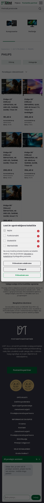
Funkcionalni (13, 235)
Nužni (9, 230)
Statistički (11, 240)
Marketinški (12, 245)
